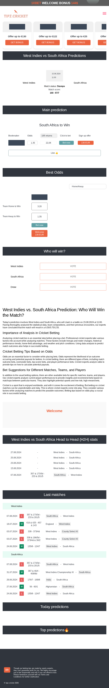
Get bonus (17, 42)
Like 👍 (54, 153)
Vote (73, 266)
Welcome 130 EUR (39, 233)
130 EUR (85, 143)
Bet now (66, 143)
